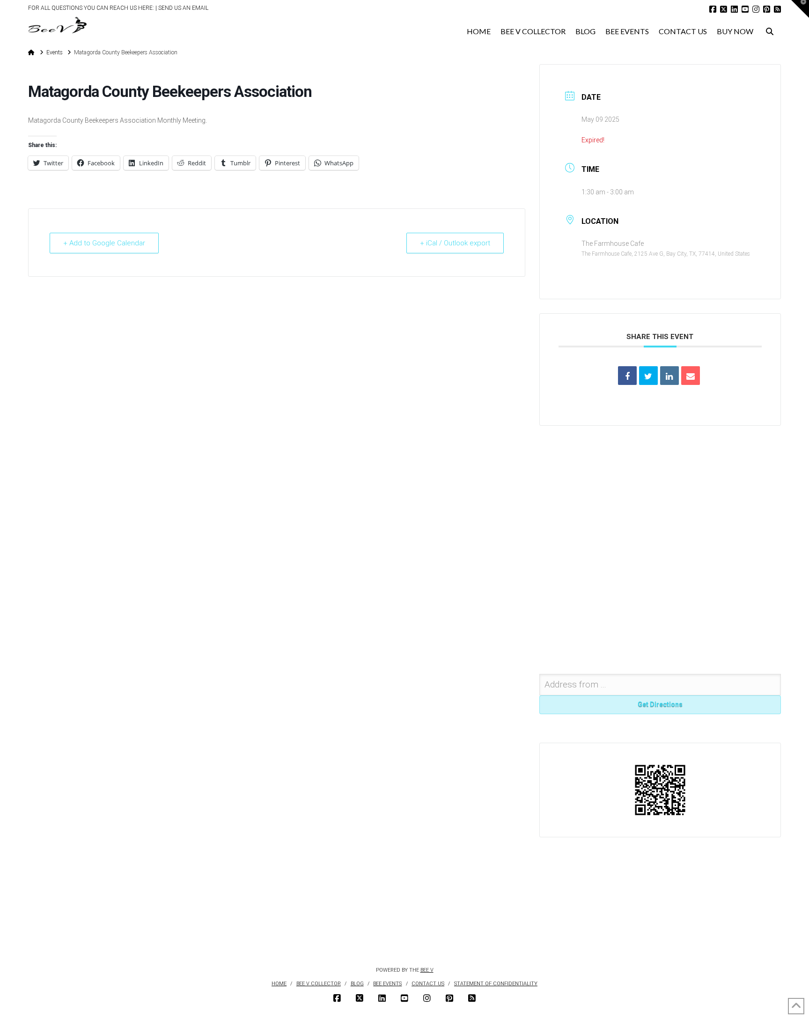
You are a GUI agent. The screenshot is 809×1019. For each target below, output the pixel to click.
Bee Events (387, 984)
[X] (723, 9)
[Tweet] (648, 375)
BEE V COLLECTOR (318, 984)
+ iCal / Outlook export (455, 243)
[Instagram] (755, 9)
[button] (800, 9)
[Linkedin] (669, 375)
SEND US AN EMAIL (183, 8)
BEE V (427, 970)
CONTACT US (428, 984)
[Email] (690, 375)
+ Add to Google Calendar (104, 243)
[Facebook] (712, 9)
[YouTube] (745, 9)
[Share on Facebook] (627, 375)
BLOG (357, 984)
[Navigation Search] (769, 28)
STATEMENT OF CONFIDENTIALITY (495, 984)
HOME (279, 984)
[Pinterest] (766, 9)
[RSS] (777, 9)
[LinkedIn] (734, 9)
